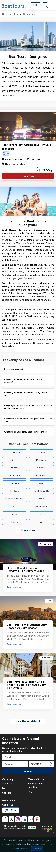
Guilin (14, 460)
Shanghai (41, 452)
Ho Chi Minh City (41, 491)
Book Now (28, 176)
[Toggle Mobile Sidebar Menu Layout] (52, 5)
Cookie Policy (20, 848)
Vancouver (41, 499)
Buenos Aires (14, 475)
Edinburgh (14, 483)
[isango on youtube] (30, 819)
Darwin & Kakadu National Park (15, 499)
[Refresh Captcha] (50, 764)
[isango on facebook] (5, 819)
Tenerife (41, 514)
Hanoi (41, 522)
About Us (7, 783)
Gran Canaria (41, 475)
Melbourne (41, 460)
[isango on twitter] (11, 819)
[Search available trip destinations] (45, 5)
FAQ (30, 792)
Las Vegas (14, 468)
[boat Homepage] (13, 5)
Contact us (7, 804)
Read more (8, 95)
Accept (37, 848)
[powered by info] (47, 830)
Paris (14, 514)
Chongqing (14, 452)
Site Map (6, 792)
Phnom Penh (41, 506)
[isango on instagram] (18, 819)
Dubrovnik (41, 468)
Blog (4, 788)
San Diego (14, 491)
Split (15, 506)
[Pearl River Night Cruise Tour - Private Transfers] (28, 126)
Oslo (41, 483)
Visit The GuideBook (28, 721)
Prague (14, 522)
